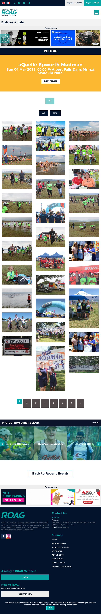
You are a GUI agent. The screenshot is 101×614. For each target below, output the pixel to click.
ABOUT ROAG (58, 555)
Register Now (25, 594)
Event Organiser (29, 3)
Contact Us (59, 513)
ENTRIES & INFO (59, 543)
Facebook (3, 536)
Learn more (72, 605)
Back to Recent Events (50, 473)
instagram (8, 536)
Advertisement (51, 28)
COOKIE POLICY (58, 563)
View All (95, 423)
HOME (54, 540)
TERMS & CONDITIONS (61, 566)
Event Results (50, 81)
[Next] (2, 444)
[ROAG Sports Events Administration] (9, 12)
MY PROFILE (57, 551)
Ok (50, 608)
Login (25, 577)
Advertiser (24, 3)
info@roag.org (19, 2)
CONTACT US (57, 559)
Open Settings (4, 38)
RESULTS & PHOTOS (60, 547)
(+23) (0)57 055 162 (14, 2)
